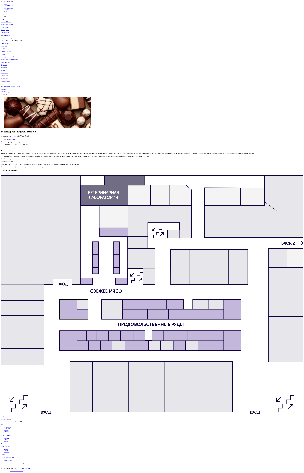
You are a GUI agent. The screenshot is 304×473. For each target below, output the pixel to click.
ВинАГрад (3, 48)
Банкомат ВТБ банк (6, 22)
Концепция (7, 428)
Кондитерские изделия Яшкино (9, 59)
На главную (4, 94)
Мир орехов (4, 67)
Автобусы (6, 458)
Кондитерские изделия (7, 24)
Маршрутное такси (9, 457)
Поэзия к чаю (4, 75)
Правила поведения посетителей (7, 431)
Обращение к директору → (27, 468)
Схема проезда (8, 460)
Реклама (6, 450)
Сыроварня (4, 83)
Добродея (3, 54)
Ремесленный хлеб (6, 35)
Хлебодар (3, 89)
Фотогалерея (7, 427)
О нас (5, 4)
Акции (6, 439)
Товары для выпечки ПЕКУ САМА (10, 86)
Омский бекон (4, 73)
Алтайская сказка (5, 43)
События (6, 438)
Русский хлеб (4, 78)
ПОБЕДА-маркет (5, 27)
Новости (6, 441)
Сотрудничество (8, 8)
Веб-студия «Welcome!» (16, 471)
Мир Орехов (4, 65)
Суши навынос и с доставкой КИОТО (11, 38)
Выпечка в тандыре (6, 51)
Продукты (3, 13)
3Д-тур (6, 11)
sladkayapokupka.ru (12, 139)
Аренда (6, 449)
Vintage (3, 19)
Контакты (6, 9)
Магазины (6, 7)
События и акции (8, 5)
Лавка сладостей (5, 62)
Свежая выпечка (5, 81)
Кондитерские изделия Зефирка (9, 57)
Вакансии (6, 452)
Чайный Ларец (5, 92)
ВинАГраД (4, 46)
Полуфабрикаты (5, 30)
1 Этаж (2, 416)
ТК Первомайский (6, 419)
